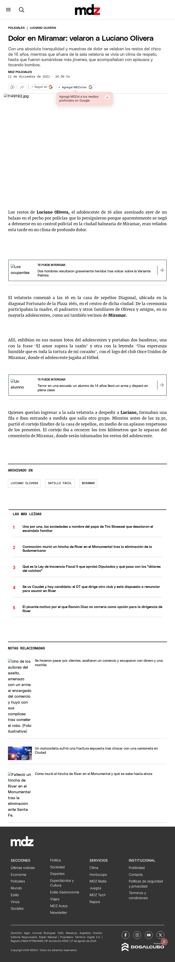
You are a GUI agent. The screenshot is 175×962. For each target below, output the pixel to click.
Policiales (16, 28)
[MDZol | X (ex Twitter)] (160, 935)
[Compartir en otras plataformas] (22, 87)
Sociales (17, 908)
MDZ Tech (98, 895)
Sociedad (57, 867)
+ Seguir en (39, 87)
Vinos (15, 902)
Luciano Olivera (24, 483)
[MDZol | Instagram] (137, 935)
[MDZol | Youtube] (148, 935)
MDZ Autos (59, 906)
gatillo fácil (60, 483)
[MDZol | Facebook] (125, 935)
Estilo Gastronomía (64, 892)
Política (55, 860)
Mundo (16, 888)
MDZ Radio (98, 881)
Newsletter (58, 913)
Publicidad (137, 868)
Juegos (95, 888)
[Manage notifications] (164, 941)
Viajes (54, 899)
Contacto (136, 875)
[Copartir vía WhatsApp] (12, 87)
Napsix (95, 902)
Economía (18, 875)
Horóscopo (98, 875)
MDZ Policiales (20, 72)
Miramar (88, 483)
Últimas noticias (23, 868)
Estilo (15, 895)
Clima (94, 868)
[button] (8, 9)
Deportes (57, 874)
